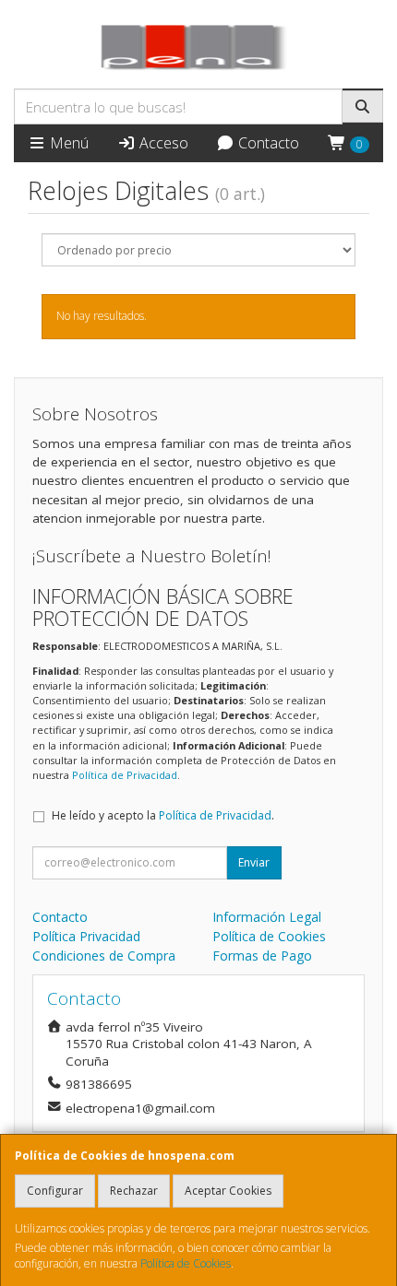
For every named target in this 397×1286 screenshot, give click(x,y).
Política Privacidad (86, 936)
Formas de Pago (262, 955)
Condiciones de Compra (103, 955)
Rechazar (134, 1190)
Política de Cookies (185, 1263)
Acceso (162, 143)
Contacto (267, 143)
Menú (67, 143)
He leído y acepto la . (163, 815)
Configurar (55, 1190)
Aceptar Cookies (228, 1190)
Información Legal (266, 917)
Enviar (254, 862)
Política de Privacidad (124, 775)
